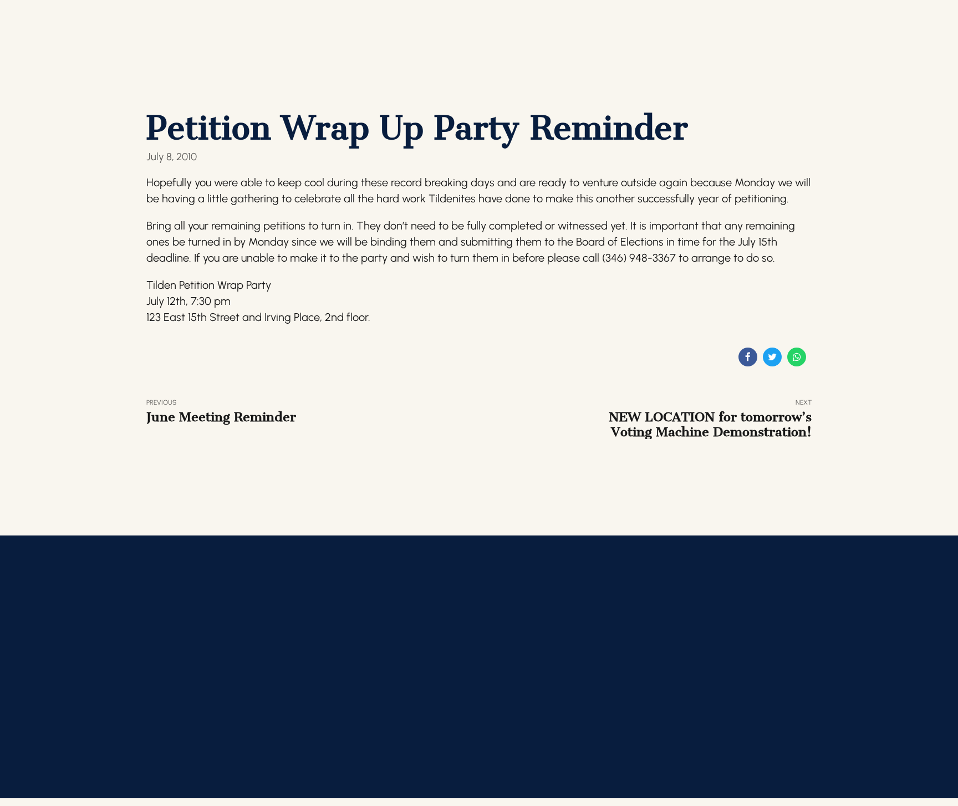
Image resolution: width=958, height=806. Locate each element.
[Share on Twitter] (772, 357)
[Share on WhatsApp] (796, 357)
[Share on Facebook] (747, 357)
